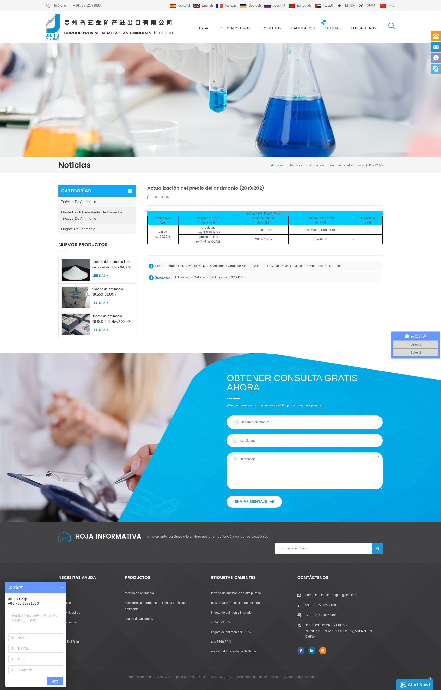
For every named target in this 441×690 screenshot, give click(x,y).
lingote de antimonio (78, 229)
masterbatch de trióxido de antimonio (236, 603)
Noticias (333, 28)
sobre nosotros (234, 28)
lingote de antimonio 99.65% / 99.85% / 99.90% (112, 319)
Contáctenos (363, 28)
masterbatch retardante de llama (233, 651)
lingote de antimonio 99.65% (231, 632)
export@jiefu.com (345, 595)
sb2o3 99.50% (221, 622)
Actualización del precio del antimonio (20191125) (210, 277)
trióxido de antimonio (78, 202)
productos (270, 28)
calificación (303, 28)
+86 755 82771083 (87, 5)
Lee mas (99, 275)
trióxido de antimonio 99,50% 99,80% (107, 291)
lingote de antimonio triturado (231, 612)
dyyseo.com (306, 677)
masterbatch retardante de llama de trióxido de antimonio (91, 215)
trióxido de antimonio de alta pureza (236, 593)
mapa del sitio (68, 642)
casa (203, 28)
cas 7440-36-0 (221, 642)
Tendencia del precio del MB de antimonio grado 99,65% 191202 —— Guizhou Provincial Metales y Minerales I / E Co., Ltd (253, 266)
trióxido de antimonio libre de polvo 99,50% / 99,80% (111, 264)
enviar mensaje (251, 501)
